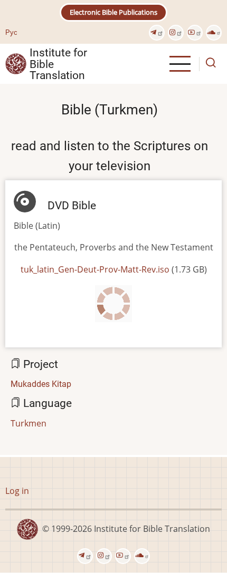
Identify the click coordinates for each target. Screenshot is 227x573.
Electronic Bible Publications (113, 12)
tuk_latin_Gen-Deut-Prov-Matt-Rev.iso (95, 269)
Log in (17, 491)
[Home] (15, 63)
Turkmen (28, 423)
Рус (11, 32)
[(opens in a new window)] (157, 33)
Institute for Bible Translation (58, 64)
